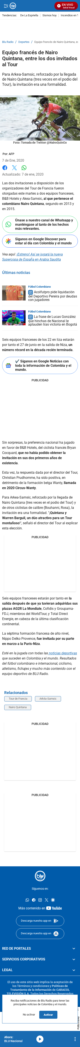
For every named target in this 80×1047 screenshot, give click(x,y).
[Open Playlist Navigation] (75, 1039)
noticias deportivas (62, 653)
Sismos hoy (49, 15)
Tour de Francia (18, 698)
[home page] (40, 876)
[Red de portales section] (74, 948)
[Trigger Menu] (6, 5)
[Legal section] (74, 970)
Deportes (23, 42)
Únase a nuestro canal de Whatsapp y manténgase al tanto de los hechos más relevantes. (44, 224)
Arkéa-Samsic (48, 698)
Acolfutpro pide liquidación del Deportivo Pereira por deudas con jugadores (52, 296)
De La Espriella (29, 15)
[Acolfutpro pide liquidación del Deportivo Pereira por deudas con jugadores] (14, 292)
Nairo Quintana (18, 707)
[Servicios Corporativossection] (74, 959)
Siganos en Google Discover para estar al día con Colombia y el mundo (43, 241)
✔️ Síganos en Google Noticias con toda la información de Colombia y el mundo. (43, 365)
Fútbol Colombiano (39, 286)
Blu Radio (7, 42)
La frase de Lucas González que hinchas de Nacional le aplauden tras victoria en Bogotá (52, 321)
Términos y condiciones (33, 986)
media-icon (40, 1039)
